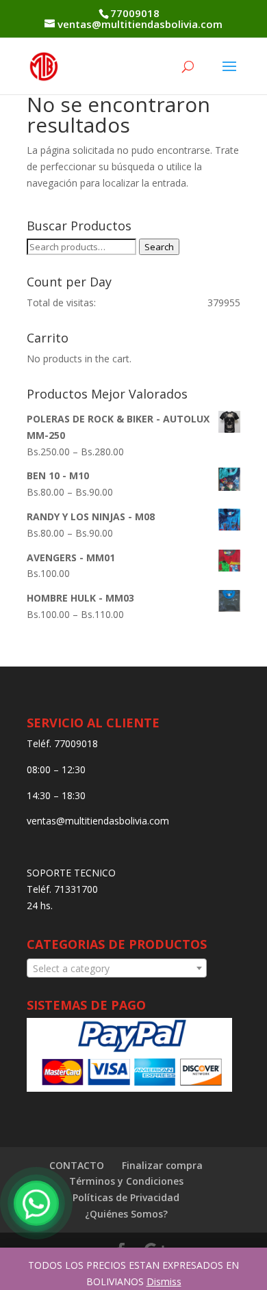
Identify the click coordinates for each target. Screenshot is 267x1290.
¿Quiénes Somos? (126, 1213)
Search (159, 247)
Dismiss (164, 1281)
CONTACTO (76, 1165)
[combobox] (117, 968)
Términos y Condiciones (126, 1180)
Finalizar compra (162, 1165)
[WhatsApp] (36, 1203)
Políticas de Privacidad (126, 1197)
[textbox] (116, 968)
